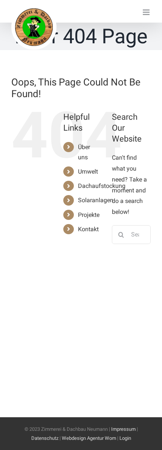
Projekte (88, 214)
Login (125, 438)
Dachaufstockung (101, 185)
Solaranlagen (95, 200)
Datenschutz (44, 438)
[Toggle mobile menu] (147, 12)
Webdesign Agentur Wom (89, 438)
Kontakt (88, 229)
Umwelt (88, 171)
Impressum (123, 429)
